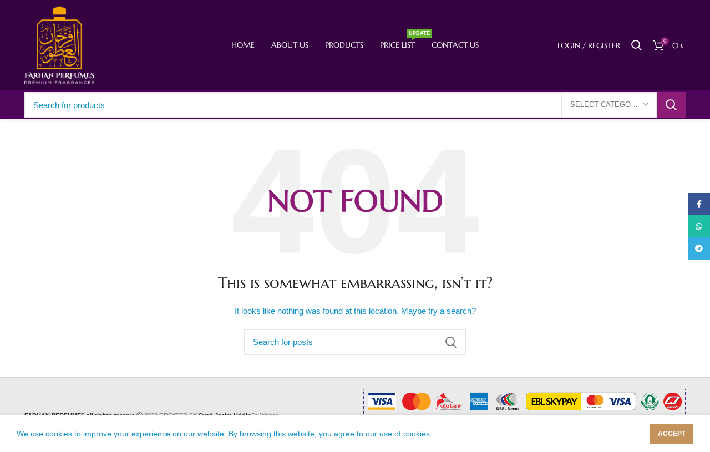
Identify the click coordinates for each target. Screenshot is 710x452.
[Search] (636, 45)
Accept (672, 434)
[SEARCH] (671, 105)
